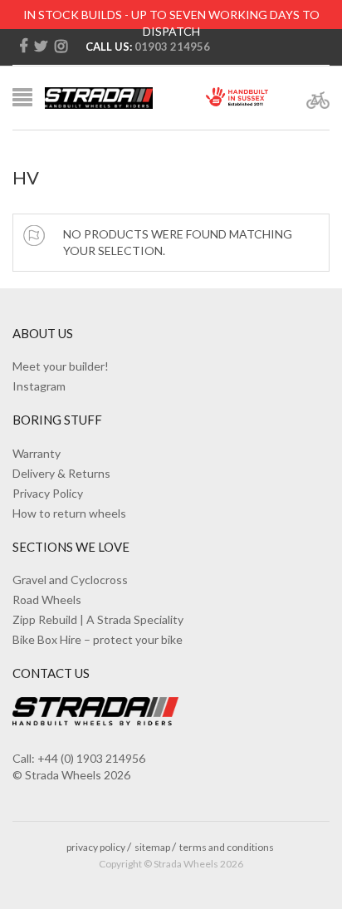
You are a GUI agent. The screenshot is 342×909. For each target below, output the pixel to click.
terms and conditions (226, 847)
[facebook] (23, 46)
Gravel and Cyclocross (70, 579)
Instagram (39, 386)
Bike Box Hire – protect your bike (97, 639)
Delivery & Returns (61, 473)
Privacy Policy (47, 493)
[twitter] (41, 46)
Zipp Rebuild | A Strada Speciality (97, 619)
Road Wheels (46, 599)
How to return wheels (69, 513)
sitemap (152, 847)
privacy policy (95, 847)
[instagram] (61, 46)
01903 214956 (172, 46)
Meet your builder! (60, 366)
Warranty (36, 453)
